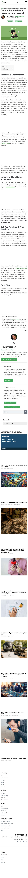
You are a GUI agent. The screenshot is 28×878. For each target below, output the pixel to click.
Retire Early (4, 810)
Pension (3, 797)
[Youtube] (23, 841)
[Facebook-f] (18, 841)
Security (3, 787)
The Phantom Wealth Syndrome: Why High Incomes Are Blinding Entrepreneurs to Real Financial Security (12, 550)
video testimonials (21, 268)
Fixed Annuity (4, 795)
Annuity (3, 793)
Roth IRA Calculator (6, 826)
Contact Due (4, 778)
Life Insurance (4, 800)
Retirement (4, 813)
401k (2, 806)
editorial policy (15, 319)
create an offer (10, 187)
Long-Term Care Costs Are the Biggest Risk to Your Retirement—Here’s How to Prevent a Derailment (13, 675)
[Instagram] (26, 841)
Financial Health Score (7, 828)
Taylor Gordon (8, 347)
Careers (3, 780)
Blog (2, 8)
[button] (17, 2)
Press (2, 784)
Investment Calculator (7, 823)
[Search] (25, 412)
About (2, 776)
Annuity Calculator (6, 821)
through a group (5, 143)
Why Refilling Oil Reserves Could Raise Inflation (14, 502)
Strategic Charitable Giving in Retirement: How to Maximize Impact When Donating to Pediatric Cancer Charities (14, 592)
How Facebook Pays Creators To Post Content (13, 758)
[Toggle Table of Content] (11, 69)
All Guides (3, 815)
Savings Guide (4, 808)
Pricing (2, 782)
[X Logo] (20, 841)
